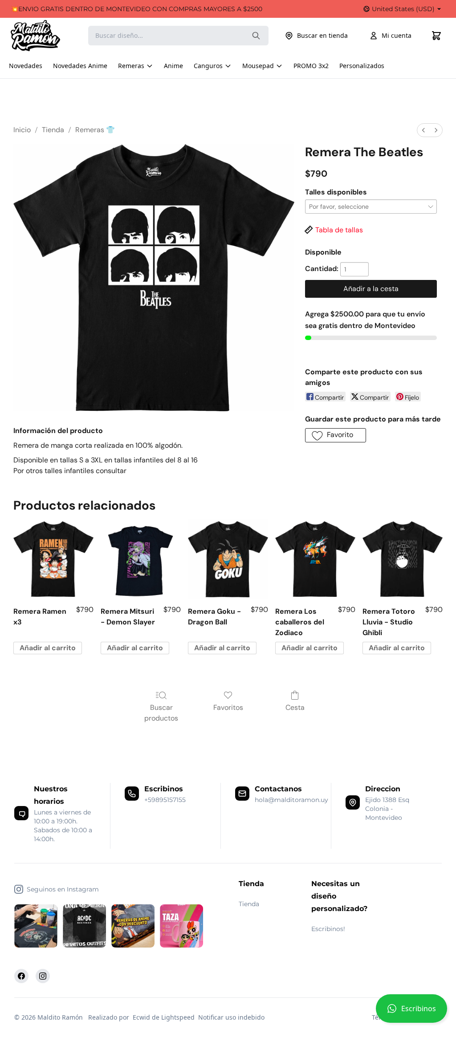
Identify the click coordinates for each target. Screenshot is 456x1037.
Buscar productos (161, 713)
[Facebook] (21, 976)
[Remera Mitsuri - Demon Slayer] (141, 559)
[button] (411, 1012)
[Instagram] (43, 976)
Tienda (53, 129)
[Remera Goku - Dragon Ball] (228, 559)
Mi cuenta (396, 35)
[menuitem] (423, 130)
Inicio (22, 129)
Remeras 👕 (95, 129)
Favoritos (228, 707)
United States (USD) (403, 9)
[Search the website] (256, 35)
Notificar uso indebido (231, 1017)
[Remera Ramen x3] (53, 559)
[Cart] (436, 36)
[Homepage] (44, 35)
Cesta (295, 707)
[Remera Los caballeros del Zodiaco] (315, 559)
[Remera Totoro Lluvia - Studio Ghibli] (402, 559)
